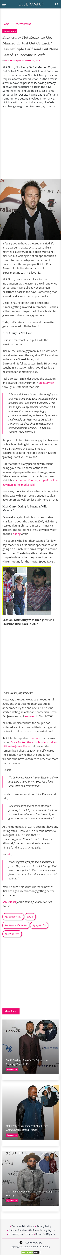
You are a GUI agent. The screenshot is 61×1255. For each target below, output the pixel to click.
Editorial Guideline (18, 1230)
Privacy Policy (44, 1226)
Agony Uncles (39, 925)
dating (17, 534)
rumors (35, 738)
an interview (46, 383)
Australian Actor (13, 916)
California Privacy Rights (42, 1230)
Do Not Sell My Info (45, 1234)
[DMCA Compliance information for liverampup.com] (30, 1252)
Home (5, 24)
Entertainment (22, 24)
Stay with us (9, 902)
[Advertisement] (30, 143)
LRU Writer (11, 60)
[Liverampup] (31, 4)
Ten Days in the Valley (16, 925)
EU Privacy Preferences (21, 1234)
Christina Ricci (12, 933)
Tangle (30, 916)
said (9, 854)
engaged (30, 716)
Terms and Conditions (22, 1226)
